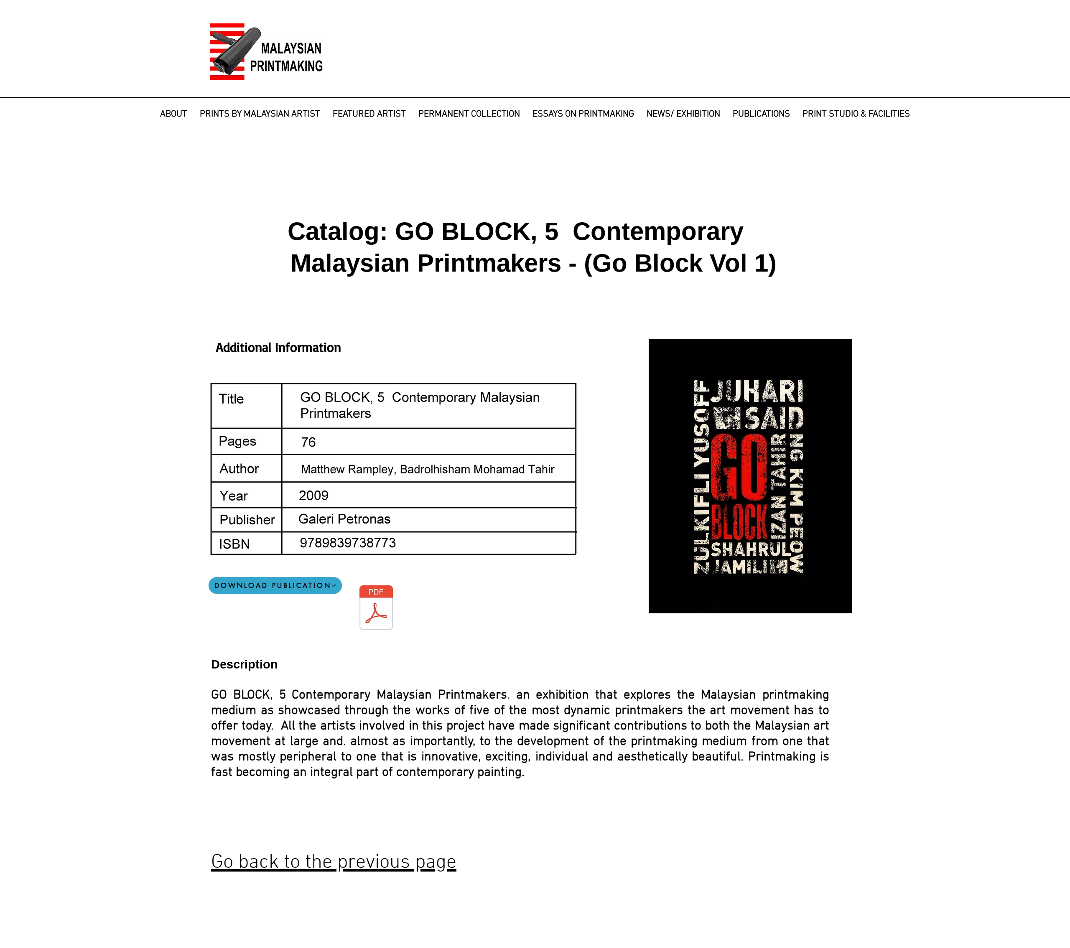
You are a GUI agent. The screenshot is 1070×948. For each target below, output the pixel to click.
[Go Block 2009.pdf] (376, 608)
